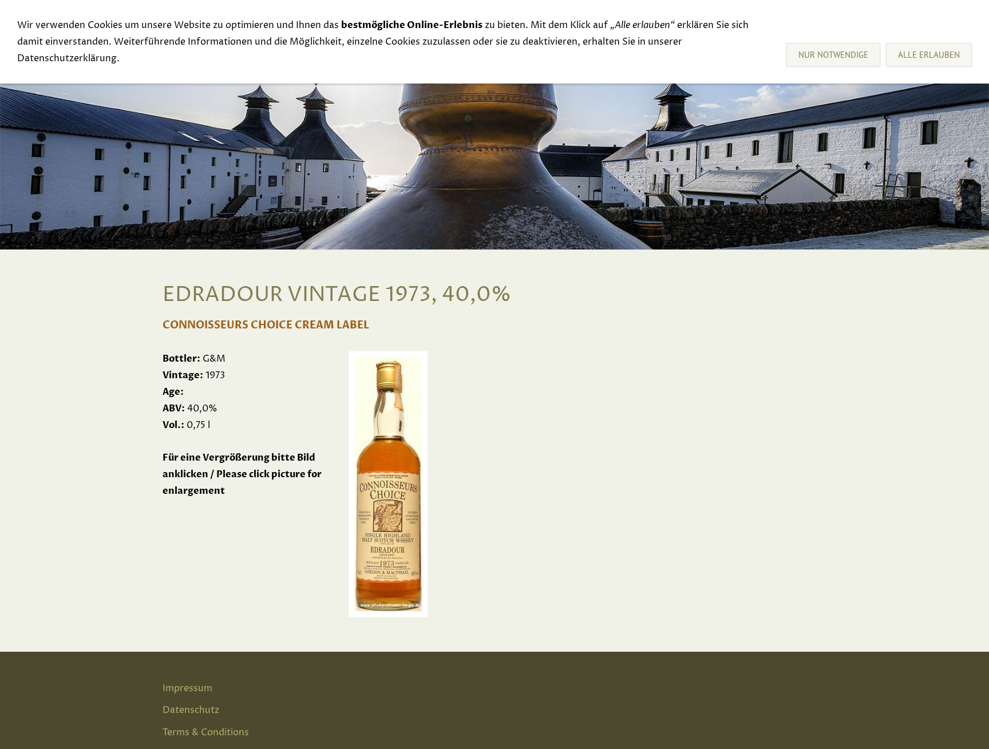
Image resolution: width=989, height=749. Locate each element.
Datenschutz (191, 710)
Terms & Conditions (206, 732)
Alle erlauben (929, 54)
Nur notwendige (833, 54)
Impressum (187, 688)
